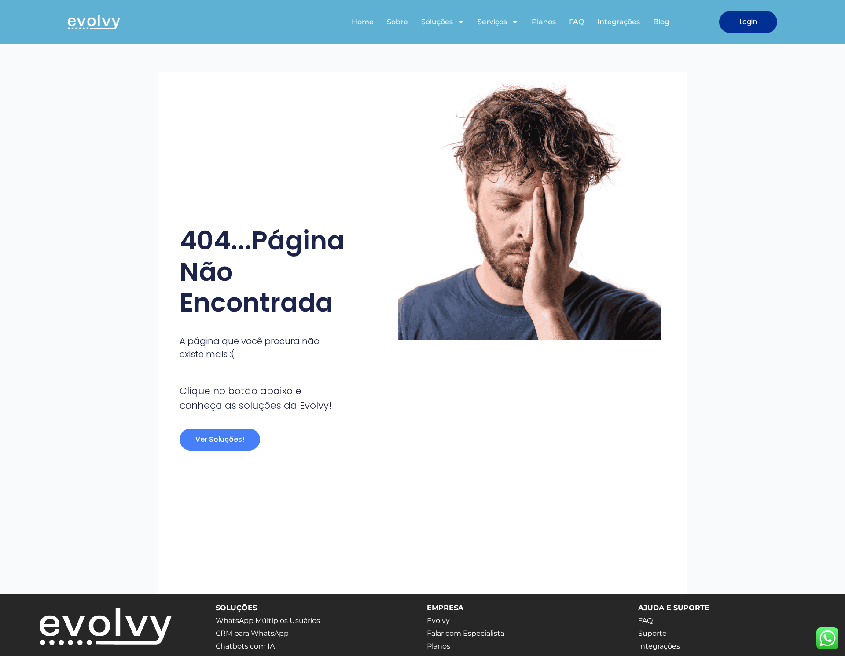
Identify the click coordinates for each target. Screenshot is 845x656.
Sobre (397, 22)
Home (363, 22)
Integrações (618, 22)
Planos (544, 22)
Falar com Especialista (465, 633)
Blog (661, 22)
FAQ (576, 22)
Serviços (492, 22)
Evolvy (438, 620)
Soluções (437, 22)
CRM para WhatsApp (252, 633)
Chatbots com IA (245, 646)
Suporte (652, 633)
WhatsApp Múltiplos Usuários (268, 620)
